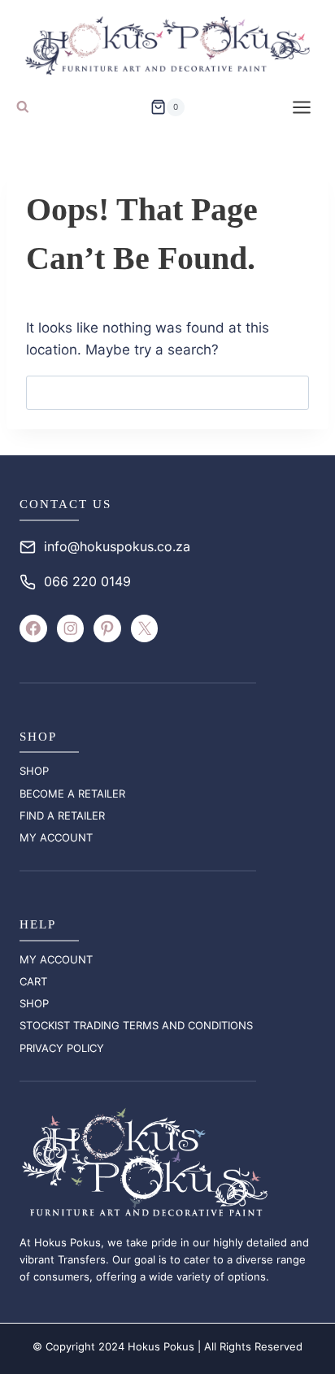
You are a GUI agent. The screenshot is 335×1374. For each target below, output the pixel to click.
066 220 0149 (87, 581)
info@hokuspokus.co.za (117, 546)
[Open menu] (301, 107)
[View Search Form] (23, 107)
